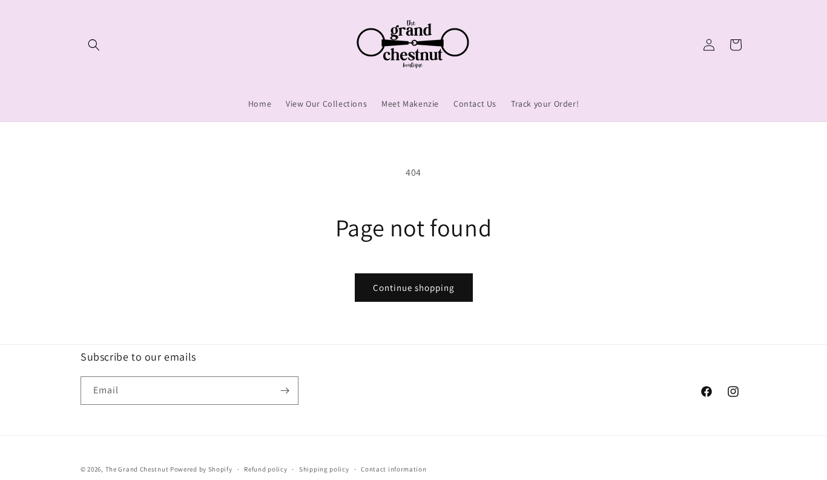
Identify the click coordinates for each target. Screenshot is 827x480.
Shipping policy (324, 469)
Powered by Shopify (201, 469)
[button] (94, 45)
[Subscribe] (284, 390)
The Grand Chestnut (137, 469)
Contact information (393, 469)
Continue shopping (414, 287)
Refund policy (265, 469)
